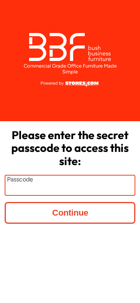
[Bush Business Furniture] (70, 47)
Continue (70, 213)
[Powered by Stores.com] (70, 84)
